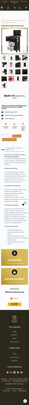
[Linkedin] (18, 372)
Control (14, 360)
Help (14, 354)
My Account (14, 357)
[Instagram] (11, 372)
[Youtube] (21, 372)
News (15, 338)
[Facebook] (7, 372)
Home (3, 20)
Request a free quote (9, 139)
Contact (14, 335)
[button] (14, 7)
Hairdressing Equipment (12, 20)
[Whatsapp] (14, 372)
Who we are (14, 341)
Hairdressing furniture (9, 107)
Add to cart (17, 136)
